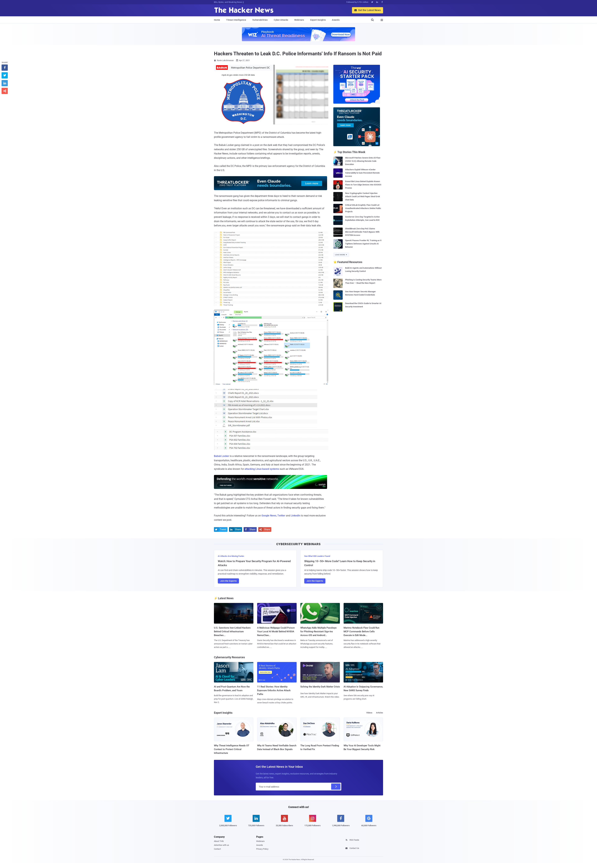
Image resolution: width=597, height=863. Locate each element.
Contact (217, 849)
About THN (219, 841)
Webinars (299, 20)
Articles (379, 713)
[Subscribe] (335, 786)
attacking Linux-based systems (262, 468)
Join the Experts (228, 581)
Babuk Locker (221, 456)
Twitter (281, 515)
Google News (268, 515)
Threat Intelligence (236, 20)
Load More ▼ (341, 255)
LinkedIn (295, 515)
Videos (369, 713)
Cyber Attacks (281, 20)
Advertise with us (221, 845)
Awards (336, 20)
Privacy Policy (262, 849)
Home (217, 20)
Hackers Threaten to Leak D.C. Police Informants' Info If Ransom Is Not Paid (298, 54)
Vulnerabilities (260, 20)
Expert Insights (318, 20)
